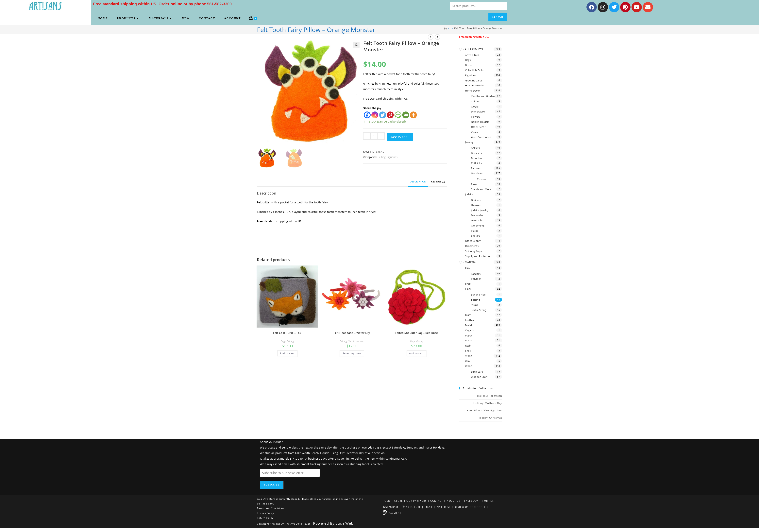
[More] (413, 114)
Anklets (475, 148)
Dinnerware (478, 111)
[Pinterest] (625, 7)
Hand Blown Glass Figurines (484, 410)
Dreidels (476, 200)
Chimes (475, 101)
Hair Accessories (356, 341)
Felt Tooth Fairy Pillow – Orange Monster (478, 28)
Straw (474, 305)
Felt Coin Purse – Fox (287, 333)
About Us (454, 500)
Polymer (476, 279)
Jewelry (469, 142)
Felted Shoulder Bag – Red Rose (416, 333)
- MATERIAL (470, 262)
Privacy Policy (265, 513)
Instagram (390, 507)
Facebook (471, 500)
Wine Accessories (481, 137)
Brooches (476, 158)
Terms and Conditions (270, 508)
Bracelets (476, 153)
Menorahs (477, 215)
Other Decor (478, 127)
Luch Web (344, 523)
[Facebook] (591, 7)
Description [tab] (418, 181)
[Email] (405, 114)
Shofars (475, 235)
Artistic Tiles (472, 55)
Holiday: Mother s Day (487, 403)
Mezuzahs (477, 220)
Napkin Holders (480, 122)
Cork (468, 284)
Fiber (468, 289)
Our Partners (416, 500)
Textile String (478, 310)
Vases (474, 132)
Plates (474, 230)
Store (398, 500)
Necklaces (477, 173)
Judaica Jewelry (479, 210)
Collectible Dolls (474, 70)
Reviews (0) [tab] (438, 181)
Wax (467, 361)
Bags (283, 341)
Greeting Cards (473, 80)
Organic (469, 330)
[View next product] (437, 37)
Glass (468, 315)
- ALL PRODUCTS (473, 49)
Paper (468, 335)
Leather (469, 320)
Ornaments (477, 225)
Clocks (475, 106)
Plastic (469, 340)
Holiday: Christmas (490, 417)
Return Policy (265, 517)
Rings (474, 184)
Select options (352, 353)
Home (386, 500)
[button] (356, 45)
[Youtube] (637, 7)
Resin (468, 345)
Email (429, 507)
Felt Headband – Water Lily (352, 333)
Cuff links (476, 163)
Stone (468, 356)
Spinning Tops (473, 251)
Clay (467, 268)
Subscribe (271, 484)
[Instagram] (603, 7)
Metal (468, 325)
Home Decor (472, 90)
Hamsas (476, 205)
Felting (382, 157)
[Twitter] (614, 7)
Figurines (392, 157)
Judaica (469, 194)
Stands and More (481, 189)
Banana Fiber (478, 294)
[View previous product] (430, 37)
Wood (468, 366)
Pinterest (443, 507)
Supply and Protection (478, 256)
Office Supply (473, 241)
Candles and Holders (483, 96)
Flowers (475, 116)
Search (497, 16)
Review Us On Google (470, 507)
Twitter (488, 500)
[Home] (445, 28)
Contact (436, 500)
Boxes (468, 65)
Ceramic (476, 273)
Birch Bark (477, 371)
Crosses (481, 179)
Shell (468, 350)
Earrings (476, 168)
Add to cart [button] (287, 353)
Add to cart (400, 136)
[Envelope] (648, 7)
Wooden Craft (479, 377)
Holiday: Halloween (489, 396)
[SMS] (398, 114)
